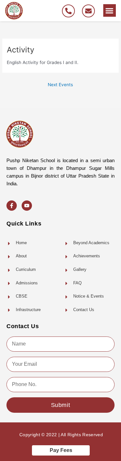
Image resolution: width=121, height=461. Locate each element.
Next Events (60, 84)
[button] (109, 10)
